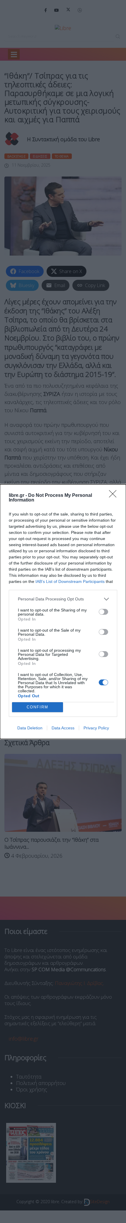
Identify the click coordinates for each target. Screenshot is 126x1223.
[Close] (114, 495)
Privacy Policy (96, 728)
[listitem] (63, 599)
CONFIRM (37, 707)
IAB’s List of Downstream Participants (70, 581)
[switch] (103, 612)
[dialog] (63, 611)
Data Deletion (29, 728)
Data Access (63, 728)
